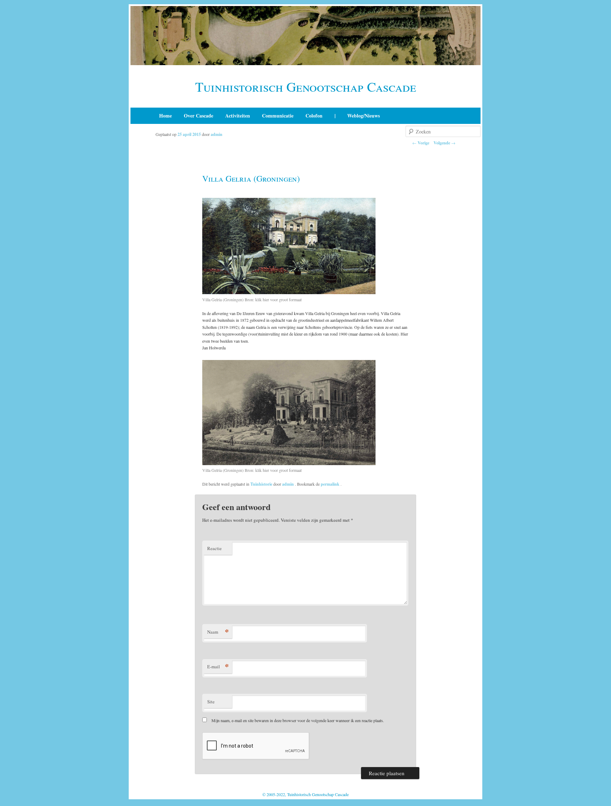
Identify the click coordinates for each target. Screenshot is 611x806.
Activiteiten (237, 115)
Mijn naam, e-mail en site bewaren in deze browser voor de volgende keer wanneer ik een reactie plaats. (297, 720)
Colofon (314, 115)
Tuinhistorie (261, 484)
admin (216, 134)
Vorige (420, 143)
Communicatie (277, 115)
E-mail (218, 666)
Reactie (214, 548)
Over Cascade (198, 115)
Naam (218, 632)
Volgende (444, 143)
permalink (331, 484)
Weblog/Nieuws (363, 115)
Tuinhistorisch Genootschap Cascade (305, 87)
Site (211, 701)
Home (165, 115)
